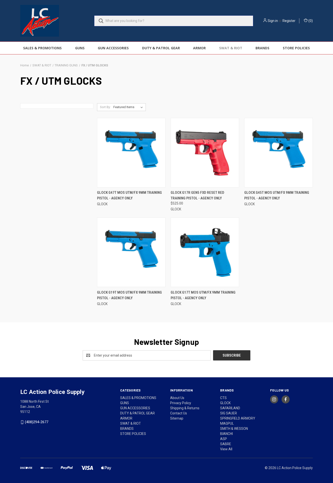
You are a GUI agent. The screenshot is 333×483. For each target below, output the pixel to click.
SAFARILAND (230, 408)
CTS (223, 398)
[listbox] (129, 107)
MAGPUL (227, 423)
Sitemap (176, 418)
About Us (177, 398)
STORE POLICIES (296, 48)
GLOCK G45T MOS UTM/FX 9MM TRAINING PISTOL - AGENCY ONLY (276, 195)
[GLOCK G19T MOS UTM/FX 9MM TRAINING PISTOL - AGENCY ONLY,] (131, 252)
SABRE (225, 444)
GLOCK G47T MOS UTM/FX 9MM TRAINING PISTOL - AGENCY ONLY (129, 195)
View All (226, 449)
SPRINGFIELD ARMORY (237, 418)
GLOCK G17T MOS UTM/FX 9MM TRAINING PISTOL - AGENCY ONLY (203, 295)
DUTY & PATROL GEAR (161, 48)
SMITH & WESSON (234, 429)
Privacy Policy (180, 403)
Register (289, 21)
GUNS (80, 48)
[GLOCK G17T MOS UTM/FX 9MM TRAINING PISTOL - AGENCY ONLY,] (205, 252)
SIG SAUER (228, 413)
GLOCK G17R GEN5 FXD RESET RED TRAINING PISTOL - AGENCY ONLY (197, 195)
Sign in (273, 21)
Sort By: (105, 107)
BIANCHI (226, 434)
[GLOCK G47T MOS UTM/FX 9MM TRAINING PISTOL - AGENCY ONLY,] (131, 152)
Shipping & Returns (184, 408)
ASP (223, 439)
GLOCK (225, 403)
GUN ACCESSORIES (113, 48)
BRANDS (262, 48)
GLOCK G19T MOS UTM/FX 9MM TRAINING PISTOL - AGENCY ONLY (129, 295)
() (310, 21)
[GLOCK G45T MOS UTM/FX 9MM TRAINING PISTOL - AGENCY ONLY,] (278, 152)
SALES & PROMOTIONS (42, 48)
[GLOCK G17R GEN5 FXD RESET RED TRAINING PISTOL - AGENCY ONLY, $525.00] (205, 152)
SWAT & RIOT (230, 48)
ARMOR (199, 48)
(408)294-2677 (36, 422)
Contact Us (178, 413)
